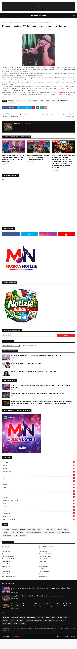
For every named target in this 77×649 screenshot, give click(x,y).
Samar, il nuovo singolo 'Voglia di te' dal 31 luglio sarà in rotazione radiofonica (38, 157)
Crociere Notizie (44, 549)
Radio (41, 100)
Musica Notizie (38, 15)
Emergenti (11, 100)
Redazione (5, 30)
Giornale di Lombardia (8, 556)
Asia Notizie (5, 546)
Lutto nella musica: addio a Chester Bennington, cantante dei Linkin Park (36, 355)
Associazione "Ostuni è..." (46, 546)
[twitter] (29, 234)
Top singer (39, 497)
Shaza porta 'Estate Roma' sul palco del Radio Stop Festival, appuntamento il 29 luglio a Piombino (13, 158)
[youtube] (66, 234)
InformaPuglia (43, 559)
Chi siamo (65, 636)
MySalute (42, 569)
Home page (5, 22)
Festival (39, 468)
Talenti (47, 100)
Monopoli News (43, 566)
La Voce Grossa (6, 564)
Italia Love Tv (6, 561)
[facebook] (11, 234)
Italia (18, 100)
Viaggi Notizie (43, 576)
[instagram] (48, 234)
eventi (39, 510)
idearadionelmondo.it (60, 92)
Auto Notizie (5, 549)
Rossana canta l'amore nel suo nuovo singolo (26, 363)
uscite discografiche (16, 22)
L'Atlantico (42, 564)
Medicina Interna (7, 566)
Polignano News (44, 571)
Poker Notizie (6, 571)
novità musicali (33, 100)
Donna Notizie (43, 551)
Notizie (39, 484)
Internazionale (39, 472)
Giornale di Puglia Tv (8, 559)
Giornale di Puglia (44, 556)
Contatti (72, 636)
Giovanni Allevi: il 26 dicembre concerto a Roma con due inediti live (33, 371)
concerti (39, 507)
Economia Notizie (7, 554)
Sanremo (39, 491)
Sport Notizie (6, 574)
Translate (36, 345)
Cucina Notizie (6, 551)
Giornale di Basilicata (45, 554)
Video (39, 503)
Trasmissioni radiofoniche (59, 100)
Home (58, 636)
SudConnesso (43, 574)
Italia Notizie (42, 561)
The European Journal (8, 576)
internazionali (39, 513)
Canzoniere (39, 462)
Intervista (39, 475)
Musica (24, 100)
